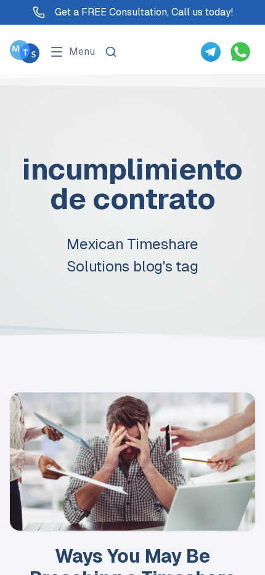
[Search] (111, 52)
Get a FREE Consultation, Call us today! (144, 12)
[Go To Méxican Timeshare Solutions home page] (24, 51)
